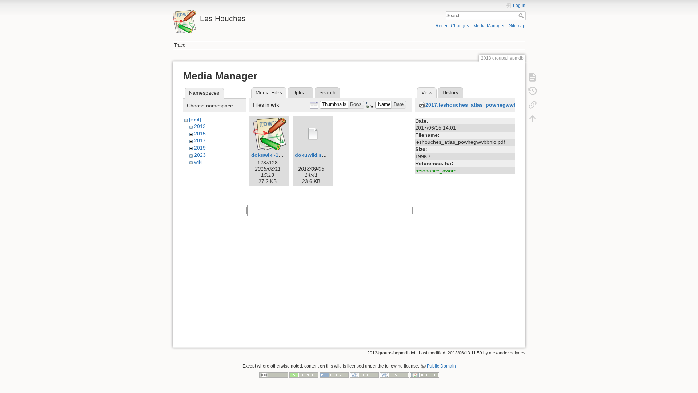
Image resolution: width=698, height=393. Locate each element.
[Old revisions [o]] (532, 91)
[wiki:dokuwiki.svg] (313, 134)
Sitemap (517, 25)
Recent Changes (452, 25)
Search (521, 15)
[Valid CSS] (394, 374)
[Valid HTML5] (364, 374)
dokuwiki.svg (311, 155)
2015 (200, 133)
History (450, 92)
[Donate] (303, 374)
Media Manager (489, 25)
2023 (200, 155)
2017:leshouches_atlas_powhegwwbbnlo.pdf (481, 105)
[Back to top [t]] (532, 119)
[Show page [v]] (532, 77)
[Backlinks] (532, 105)
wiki (198, 162)
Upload (300, 92)
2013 (200, 126)
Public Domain (441, 366)
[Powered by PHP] (334, 374)
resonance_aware (436, 171)
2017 (200, 140)
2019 (200, 148)
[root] (195, 119)
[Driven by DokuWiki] (424, 374)
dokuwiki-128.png (273, 155)
